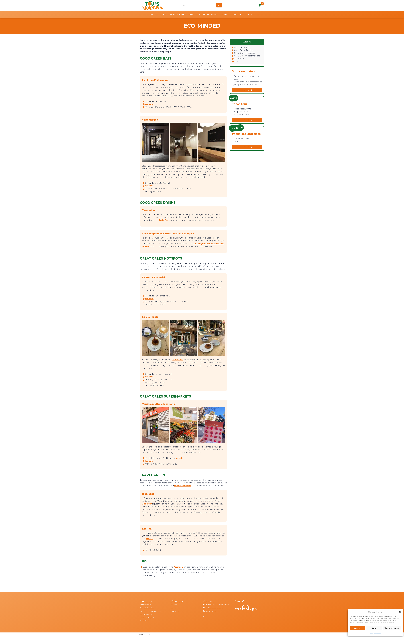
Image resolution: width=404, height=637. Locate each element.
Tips (236, 61)
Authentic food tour (147, 608)
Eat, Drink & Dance (208, 15)
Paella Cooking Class (147, 617)
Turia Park (164, 220)
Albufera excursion (146, 605)
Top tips (237, 15)
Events (225, 15)
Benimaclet (177, 360)
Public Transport (182, 486)
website (180, 458)
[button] (400, 612)
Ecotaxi (149, 539)
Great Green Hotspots (244, 53)
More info (246, 90)
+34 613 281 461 (210, 611)
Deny (374, 628)
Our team (175, 611)
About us (174, 608)
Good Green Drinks (243, 50)
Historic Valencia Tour (147, 614)
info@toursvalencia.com (214, 608)
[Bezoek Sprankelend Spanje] (249, 610)
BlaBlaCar (147, 504)
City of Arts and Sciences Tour (150, 611)
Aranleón (178, 567)
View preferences (391, 628)
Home (152, 15)
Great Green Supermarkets (247, 56)
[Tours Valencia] (152, 5)
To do (192, 15)
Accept (357, 628)
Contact (250, 15)
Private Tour (144, 621)
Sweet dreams (177, 15)
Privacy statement (375, 633)
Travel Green (240, 59)
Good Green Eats (242, 47)
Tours (163, 15)
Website (149, 104)
